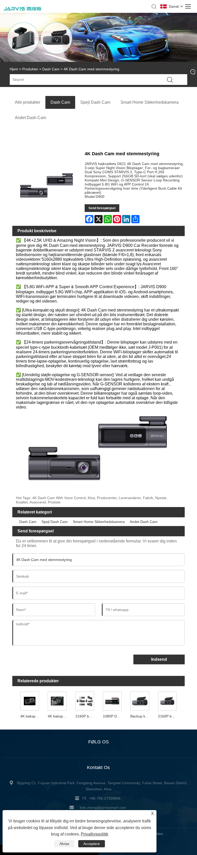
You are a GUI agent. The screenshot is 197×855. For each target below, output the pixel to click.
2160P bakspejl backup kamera (168, 716)
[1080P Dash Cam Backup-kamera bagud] (112, 700)
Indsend (159, 659)
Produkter (30, 69)
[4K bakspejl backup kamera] (57, 700)
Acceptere (91, 844)
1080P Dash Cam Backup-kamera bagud (113, 716)
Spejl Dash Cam (55, 522)
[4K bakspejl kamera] (29, 700)
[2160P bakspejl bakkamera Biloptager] (84, 700)
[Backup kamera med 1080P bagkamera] (139, 700)
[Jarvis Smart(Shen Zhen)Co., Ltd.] (22, 10)
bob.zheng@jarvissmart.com (103, 807)
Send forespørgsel (101, 208)
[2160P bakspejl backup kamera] (167, 700)
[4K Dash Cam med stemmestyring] (47, 186)
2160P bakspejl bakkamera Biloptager (85, 716)
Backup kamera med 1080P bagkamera (140, 716)
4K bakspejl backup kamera (58, 716)
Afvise (64, 844)
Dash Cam (51, 69)
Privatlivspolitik (94, 834)
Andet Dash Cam (143, 522)
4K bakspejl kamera (30, 716)
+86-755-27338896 (105, 798)
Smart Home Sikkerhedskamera (99, 522)
